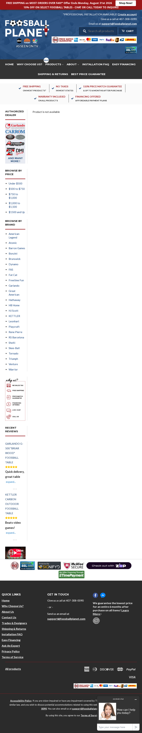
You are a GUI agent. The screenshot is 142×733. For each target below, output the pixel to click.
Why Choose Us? (29, 64)
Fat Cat (13, 274)
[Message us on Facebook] (102, 595)
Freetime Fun (16, 280)
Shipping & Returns (53, 74)
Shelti (12, 342)
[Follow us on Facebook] (95, 595)
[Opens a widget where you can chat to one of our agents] (118, 713)
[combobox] (101, 31)
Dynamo (13, 264)
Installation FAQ (95, 64)
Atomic (13, 242)
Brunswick (14, 258)
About (72, 64)
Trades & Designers (14, 623)
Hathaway (14, 299)
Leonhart (14, 321)
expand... (11, 481)
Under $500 (15, 183)
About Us (8, 611)
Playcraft (14, 326)
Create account (127, 14)
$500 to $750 (17, 188)
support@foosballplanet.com (119, 23)
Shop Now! (125, 3)
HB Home (14, 305)
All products (13, 668)
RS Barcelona (16, 337)
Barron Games (17, 248)
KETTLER (14, 315)
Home (9, 64)
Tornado (13, 353)
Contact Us (9, 617)
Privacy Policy (11, 651)
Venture (13, 364)
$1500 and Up (17, 212)
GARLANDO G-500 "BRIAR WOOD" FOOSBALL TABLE (14, 453)
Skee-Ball (14, 348)
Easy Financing (124, 64)
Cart (129, 31)
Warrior (13, 369)
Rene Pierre (15, 332)
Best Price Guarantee (88, 74)
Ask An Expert (11, 645)
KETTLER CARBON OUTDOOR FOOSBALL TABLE (12, 504)
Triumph (13, 358)
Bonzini (13, 253)
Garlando (14, 285)
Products (53, 64)
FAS (11, 269)
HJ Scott (13, 310)
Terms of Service (12, 657)
